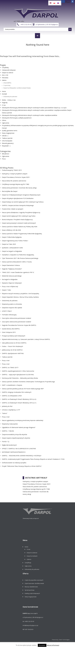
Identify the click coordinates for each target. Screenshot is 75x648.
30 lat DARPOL (7, 83)
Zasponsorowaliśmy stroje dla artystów (14, 434)
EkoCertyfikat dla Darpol (9, 191)
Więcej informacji (53, 645)
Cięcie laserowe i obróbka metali (34, 583)
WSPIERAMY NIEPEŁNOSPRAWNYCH (13, 452)
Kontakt (4, 94)
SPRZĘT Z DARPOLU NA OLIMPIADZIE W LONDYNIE (19, 448)
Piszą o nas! (5, 360)
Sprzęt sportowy (29, 590)
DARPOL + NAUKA (8, 431)
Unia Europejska (7, 141)
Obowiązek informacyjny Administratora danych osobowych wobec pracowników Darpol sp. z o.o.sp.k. (34, 108)
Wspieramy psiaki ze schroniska (12, 304)
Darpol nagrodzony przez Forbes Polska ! (15, 241)
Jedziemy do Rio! (7, 406)
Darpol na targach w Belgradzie (12, 251)
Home (4, 91)
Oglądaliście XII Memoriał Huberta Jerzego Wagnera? (18, 427)
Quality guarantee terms (9, 130)
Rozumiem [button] (42, 645)
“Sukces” (4, 413)
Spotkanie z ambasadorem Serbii (12, 248)
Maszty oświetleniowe (31, 587)
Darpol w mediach (32, 556)
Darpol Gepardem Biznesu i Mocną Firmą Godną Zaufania (20, 297)
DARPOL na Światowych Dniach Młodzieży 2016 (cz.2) (19, 399)
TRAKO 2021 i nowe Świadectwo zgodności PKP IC (18, 272)
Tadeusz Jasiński (7, 138)
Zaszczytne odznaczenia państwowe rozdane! (16, 318)
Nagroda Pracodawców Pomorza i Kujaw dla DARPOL (19, 325)
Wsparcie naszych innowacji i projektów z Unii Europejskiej (20, 293)
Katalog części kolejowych (32, 593)
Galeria (4, 80)
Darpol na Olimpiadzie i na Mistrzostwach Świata (17, 88)
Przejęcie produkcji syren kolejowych (13, 336)
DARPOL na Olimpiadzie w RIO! (12, 396)
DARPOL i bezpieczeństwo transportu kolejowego (18, 205)
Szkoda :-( (5, 136)
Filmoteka (5, 78)
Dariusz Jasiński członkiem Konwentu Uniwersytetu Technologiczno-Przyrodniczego (28, 382)
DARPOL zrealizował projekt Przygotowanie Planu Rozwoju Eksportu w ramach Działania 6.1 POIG (33, 459)
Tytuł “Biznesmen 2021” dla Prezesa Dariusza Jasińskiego (20, 258)
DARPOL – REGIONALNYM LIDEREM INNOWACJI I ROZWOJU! (21, 456)
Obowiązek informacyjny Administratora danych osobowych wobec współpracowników (29, 115)
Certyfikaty (5, 67)
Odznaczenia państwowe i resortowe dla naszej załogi (19, 188)
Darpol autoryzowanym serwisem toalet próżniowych (19, 223)
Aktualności (5, 154)
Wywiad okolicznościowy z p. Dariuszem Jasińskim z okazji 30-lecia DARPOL (26, 339)
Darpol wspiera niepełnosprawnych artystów (16, 438)
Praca (4, 159)
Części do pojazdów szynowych (34, 580)
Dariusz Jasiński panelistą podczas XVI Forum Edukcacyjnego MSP (23, 389)
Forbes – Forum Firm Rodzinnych (12, 346)
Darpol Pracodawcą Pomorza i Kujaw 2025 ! (16, 177)
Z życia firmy (6, 85)
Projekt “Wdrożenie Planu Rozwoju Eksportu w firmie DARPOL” (22, 466)
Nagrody (4, 102)
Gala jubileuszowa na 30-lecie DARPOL (14, 343)
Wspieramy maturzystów (10, 424)
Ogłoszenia (5, 123)
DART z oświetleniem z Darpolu (12, 385)
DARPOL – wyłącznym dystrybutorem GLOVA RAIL (18, 374)
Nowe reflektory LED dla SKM (11, 230)
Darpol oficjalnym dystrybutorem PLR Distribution (17, 198)
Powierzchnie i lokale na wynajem (12, 209)
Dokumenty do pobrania (10, 96)
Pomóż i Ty (5, 441)
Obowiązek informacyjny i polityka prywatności (17, 118)
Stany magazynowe (8, 133)
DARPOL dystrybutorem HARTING (13, 353)
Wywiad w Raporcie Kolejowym (12, 283)
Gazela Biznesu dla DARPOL (11, 329)
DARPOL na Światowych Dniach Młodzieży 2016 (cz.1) (19, 403)
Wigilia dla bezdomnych (9, 445)
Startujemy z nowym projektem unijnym (14, 174)
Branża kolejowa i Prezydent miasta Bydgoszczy (17, 219)
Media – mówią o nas (9, 100)
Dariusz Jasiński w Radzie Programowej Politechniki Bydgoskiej (22, 234)
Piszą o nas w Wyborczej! (10, 286)
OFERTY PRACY (7, 311)
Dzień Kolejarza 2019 (9, 332)
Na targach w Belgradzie (9, 279)
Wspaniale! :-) (6, 146)
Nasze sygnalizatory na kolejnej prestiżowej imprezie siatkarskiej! (22, 420)
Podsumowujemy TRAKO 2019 (12, 170)
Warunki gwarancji (7, 143)
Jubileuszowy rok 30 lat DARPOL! (12, 350)
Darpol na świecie (7, 73)
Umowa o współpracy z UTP (11, 410)
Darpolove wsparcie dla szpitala (12, 308)
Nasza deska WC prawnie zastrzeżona (14, 181)
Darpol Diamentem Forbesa (11, 265)
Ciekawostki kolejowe (9, 70)
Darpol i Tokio (6, 290)
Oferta (4, 120)
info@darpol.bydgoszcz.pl (30, 625)
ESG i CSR (5, 75)
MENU (37, 35)
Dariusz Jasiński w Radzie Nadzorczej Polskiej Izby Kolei (19, 226)
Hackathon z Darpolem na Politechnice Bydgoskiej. (18, 255)
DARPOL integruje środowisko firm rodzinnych (16, 392)
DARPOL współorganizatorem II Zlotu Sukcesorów (18, 371)
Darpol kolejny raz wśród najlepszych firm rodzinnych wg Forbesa (22, 202)
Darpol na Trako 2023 (9, 244)
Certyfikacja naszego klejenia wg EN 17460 (15, 184)
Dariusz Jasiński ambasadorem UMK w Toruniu (17, 262)
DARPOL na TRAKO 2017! (10, 367)
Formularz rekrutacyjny (9, 315)
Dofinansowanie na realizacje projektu (14, 463)
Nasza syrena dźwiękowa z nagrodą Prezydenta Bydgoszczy (21, 212)
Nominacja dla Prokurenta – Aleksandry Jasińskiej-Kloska (20, 378)
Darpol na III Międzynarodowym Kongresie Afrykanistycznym (21, 195)
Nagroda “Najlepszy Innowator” (12, 269)
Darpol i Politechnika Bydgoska (12, 237)
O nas (4, 105)
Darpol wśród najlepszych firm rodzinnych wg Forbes (18, 216)
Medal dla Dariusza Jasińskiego (12, 276)
